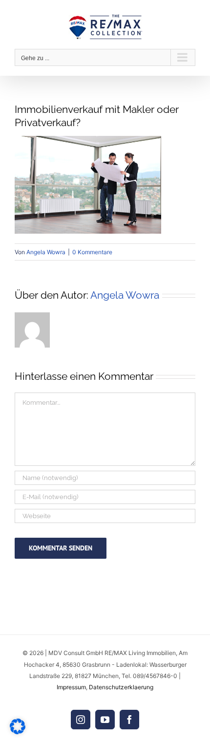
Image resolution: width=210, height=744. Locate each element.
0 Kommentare (92, 252)
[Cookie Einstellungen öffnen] (17, 731)
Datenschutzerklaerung (121, 687)
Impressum (71, 687)
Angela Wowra (45, 252)
